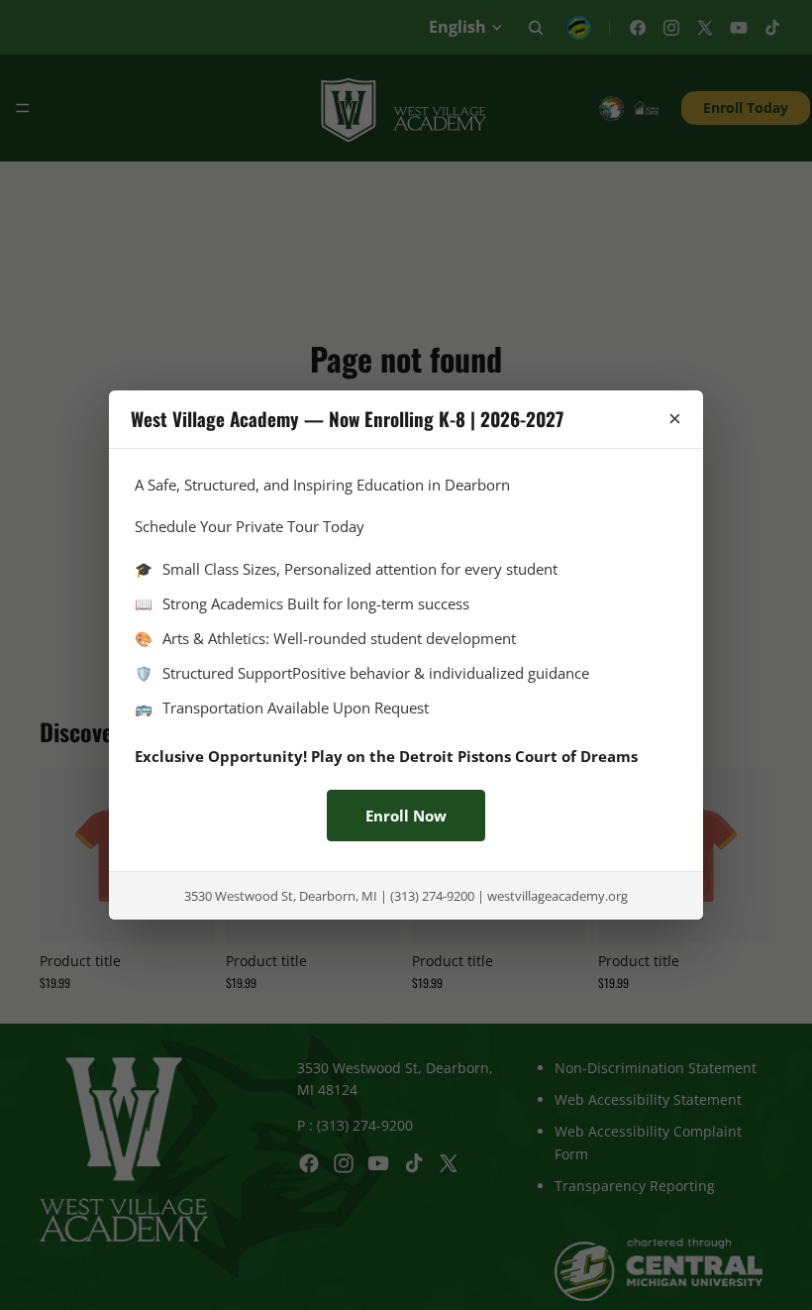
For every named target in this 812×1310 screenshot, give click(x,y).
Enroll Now (406, 815)
